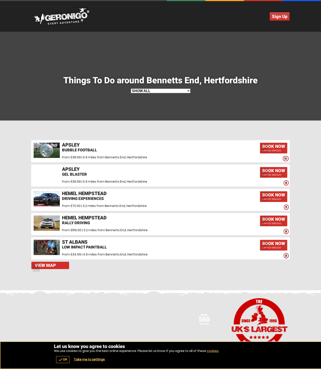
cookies (213, 351)
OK (62, 359)
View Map (45, 265)
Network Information (260, 323)
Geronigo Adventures (160, 16)
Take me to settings (89, 359)
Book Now (273, 148)
